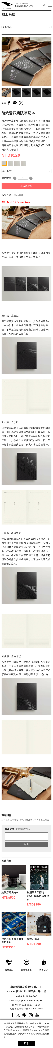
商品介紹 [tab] (6, 195)
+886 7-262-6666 (26, 996)
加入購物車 (26, 186)
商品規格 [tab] (19, 195)
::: (1, 12)
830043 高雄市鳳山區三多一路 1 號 (26, 991)
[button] (44, 5)
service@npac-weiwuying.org (26, 1000)
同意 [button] (26, 1043)
